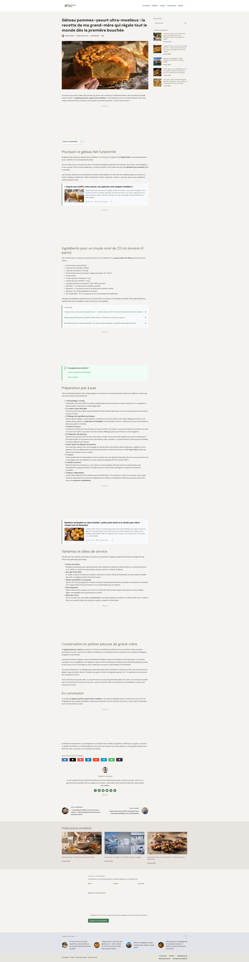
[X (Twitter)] (73, 759)
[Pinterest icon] (110, 790)
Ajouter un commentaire (97, 893)
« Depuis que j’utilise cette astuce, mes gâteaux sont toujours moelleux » (98, 186)
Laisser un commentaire (98, 921)
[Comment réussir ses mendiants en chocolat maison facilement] (167, 843)
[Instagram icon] (107, 790)
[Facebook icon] (95, 790)
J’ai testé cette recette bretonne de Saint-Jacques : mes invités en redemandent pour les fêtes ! (175, 81)
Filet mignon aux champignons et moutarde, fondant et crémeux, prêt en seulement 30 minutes (175, 71)
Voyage (162, 6)
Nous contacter (73, 377)
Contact (155, 6)
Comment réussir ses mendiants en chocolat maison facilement (166, 858)
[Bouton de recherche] (185, 23)
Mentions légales (164, 958)
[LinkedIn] (88, 759)
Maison (180, 6)
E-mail (115, 884)
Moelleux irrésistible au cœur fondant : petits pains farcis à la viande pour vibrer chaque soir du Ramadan (102, 523)
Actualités (146, 6)
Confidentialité (182, 956)
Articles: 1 (105, 794)
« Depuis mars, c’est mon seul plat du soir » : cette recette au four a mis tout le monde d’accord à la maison (175, 48)
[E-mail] (119, 759)
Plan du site (163, 956)
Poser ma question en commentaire (79, 372)
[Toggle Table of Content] (80, 141)
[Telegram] (104, 759)
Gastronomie (171, 6)
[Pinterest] (80, 759)
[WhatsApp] (111, 759)
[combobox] (169, 23)
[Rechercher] (186, 6)
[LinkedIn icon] (99, 790)
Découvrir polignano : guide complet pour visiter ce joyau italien (173, 60)
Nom (90, 884)
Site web (141, 884)
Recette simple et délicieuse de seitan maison (78, 857)
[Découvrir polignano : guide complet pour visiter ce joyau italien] (157, 61)
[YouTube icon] (114, 790)
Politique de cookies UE (180, 958)
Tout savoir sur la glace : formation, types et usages (123, 857)
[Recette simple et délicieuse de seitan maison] (82, 843)
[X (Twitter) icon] (103, 790)
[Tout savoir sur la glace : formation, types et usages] (124, 843)
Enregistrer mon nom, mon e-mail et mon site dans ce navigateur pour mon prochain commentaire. (118, 915)
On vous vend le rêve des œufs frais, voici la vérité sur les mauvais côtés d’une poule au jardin (174, 36)
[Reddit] (96, 759)
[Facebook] (65, 759)
